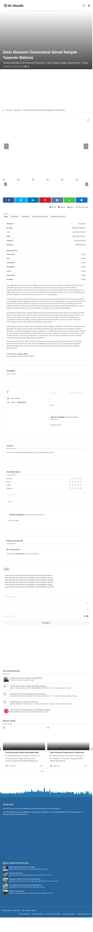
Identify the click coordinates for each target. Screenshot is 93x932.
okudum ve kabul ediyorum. (64, 418)
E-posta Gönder (80, 240)
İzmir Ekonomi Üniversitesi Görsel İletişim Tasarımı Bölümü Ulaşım (28, 584)
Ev (4, 110)
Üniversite (17, 110)
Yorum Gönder (13, 520)
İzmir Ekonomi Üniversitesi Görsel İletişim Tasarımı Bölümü (44, 110)
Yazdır (53, 207)
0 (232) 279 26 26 (29, 759)
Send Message (55, 425)
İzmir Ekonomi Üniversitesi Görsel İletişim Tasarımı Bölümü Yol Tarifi (29, 587)
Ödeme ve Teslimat (53, 914)
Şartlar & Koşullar (69, 914)
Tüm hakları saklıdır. (29, 910)
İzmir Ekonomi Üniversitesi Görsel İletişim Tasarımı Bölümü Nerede (29, 580)
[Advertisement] (46, 87)
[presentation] (92, 749)
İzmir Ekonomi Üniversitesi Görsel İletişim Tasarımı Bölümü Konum (29, 578)
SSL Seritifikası (24, 914)
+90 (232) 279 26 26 (79, 236)
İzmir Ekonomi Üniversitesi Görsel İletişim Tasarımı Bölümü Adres (28, 575)
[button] (41, 771)
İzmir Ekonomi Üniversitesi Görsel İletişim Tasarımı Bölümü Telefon (29, 582)
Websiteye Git (80, 245)
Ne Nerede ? (16, 910)
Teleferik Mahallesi (79, 228)
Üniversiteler (15, 398)
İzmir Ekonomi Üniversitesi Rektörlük (22, 752)
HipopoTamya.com (84, 914)
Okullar (9, 110)
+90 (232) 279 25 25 (79, 232)
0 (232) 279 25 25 (14, 759)
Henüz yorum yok (15, 540)
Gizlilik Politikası (38, 914)
